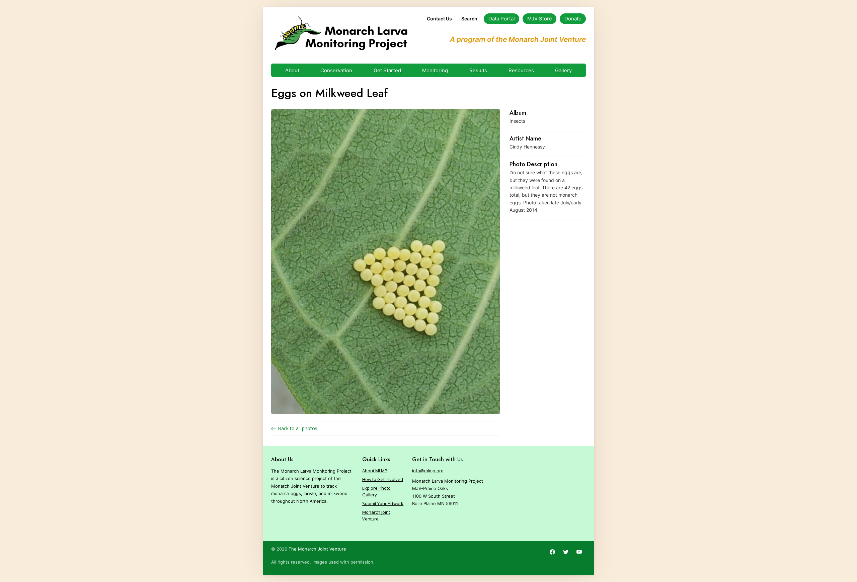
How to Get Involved (382, 479)
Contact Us (439, 18)
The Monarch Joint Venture (317, 549)
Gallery (563, 70)
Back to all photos (297, 428)
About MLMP (374, 471)
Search (469, 18)
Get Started (387, 70)
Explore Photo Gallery (376, 491)
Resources (521, 70)
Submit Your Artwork (382, 503)
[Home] (341, 33)
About (292, 70)
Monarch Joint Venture (376, 515)
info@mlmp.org (428, 470)
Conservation (336, 70)
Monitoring (435, 70)
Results (478, 70)
